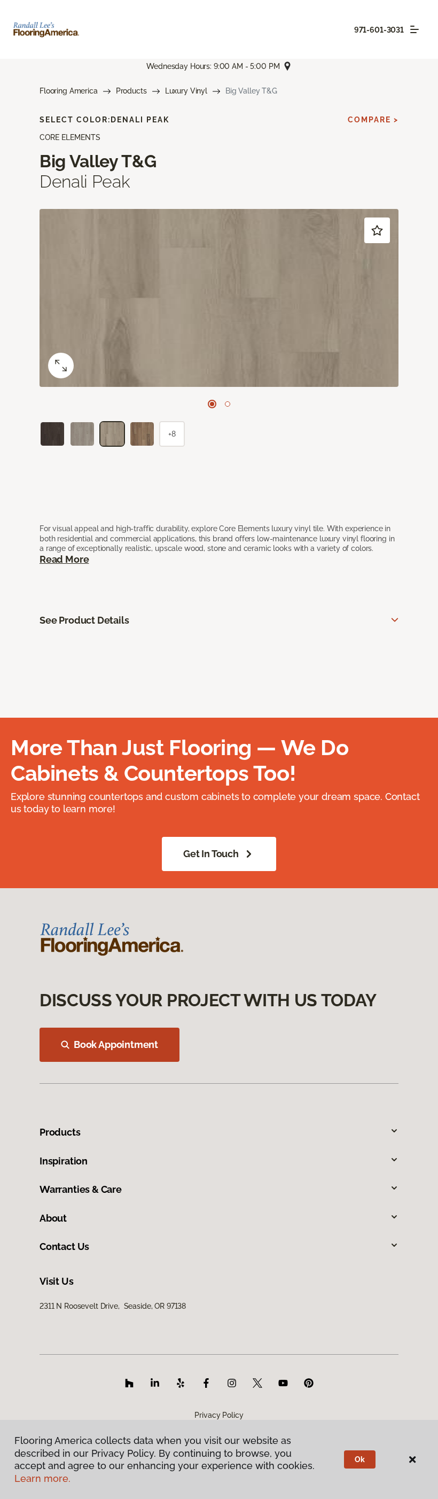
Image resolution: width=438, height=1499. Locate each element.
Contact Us (64, 1246)
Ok (360, 1459)
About (53, 1218)
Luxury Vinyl (186, 91)
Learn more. (42, 1478)
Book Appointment (116, 1044)
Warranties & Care (81, 1189)
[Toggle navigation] (414, 29)
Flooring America (69, 91)
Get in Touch (211, 853)
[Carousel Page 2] (227, 404)
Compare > (373, 119)
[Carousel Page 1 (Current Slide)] (212, 404)
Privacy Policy (218, 1415)
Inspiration (64, 1161)
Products (131, 91)
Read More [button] (64, 559)
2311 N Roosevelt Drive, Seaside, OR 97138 (113, 1306)
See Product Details (84, 620)
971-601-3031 (379, 30)
